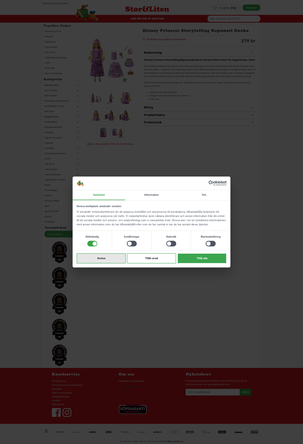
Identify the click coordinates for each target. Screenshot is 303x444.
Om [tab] (204, 194)
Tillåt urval (151, 258)
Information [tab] (151, 194)
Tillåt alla (202, 258)
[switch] (132, 244)
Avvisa (101, 258)
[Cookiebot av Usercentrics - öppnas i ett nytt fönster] (211, 183)
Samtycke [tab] (99, 194)
